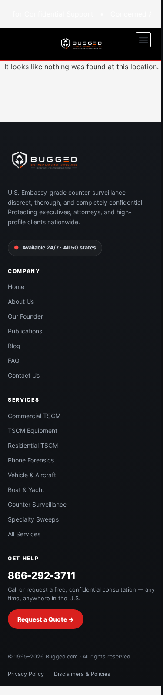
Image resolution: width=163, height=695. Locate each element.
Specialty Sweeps (33, 519)
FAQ (14, 360)
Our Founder (25, 316)
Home (16, 286)
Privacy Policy (26, 674)
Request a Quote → (45, 619)
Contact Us (24, 375)
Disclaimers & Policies (82, 674)
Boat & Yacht (26, 489)
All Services (24, 534)
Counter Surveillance (37, 504)
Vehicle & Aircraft (32, 475)
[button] (143, 39)
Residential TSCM (33, 445)
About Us (21, 301)
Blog (14, 345)
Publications (25, 331)
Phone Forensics (31, 460)
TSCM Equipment (32, 430)
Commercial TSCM (34, 415)
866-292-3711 (41, 575)
